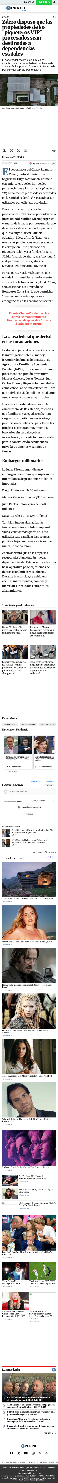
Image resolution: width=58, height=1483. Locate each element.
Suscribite (44, 2)
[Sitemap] (46, 1453)
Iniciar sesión (36, 782)
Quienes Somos (19, 1462)
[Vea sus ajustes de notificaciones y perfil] (54, 2)
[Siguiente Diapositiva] (53, 751)
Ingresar (29, 2)
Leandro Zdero (10, 724)
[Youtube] (26, 1453)
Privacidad (43, 1462)
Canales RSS (7, 1462)
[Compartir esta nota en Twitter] (11, 150)
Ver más (48, 1433)
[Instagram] (33, 1453)
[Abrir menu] (2, 9)
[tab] (13, 801)
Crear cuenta (49, 782)
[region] (29, 818)
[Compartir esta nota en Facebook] (4, 150)
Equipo (51, 1462)
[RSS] (40, 1453)
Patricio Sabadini (28, 724)
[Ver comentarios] (54, 17)
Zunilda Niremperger (49, 724)
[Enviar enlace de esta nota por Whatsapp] (18, 150)
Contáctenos (31, 1462)
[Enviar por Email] (25, 150)
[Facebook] (11, 1453)
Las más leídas (11, 1369)
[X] (18, 1453)
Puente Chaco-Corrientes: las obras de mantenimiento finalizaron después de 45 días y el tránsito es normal (29, 319)
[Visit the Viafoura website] (50, 852)
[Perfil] (29, 1447)
